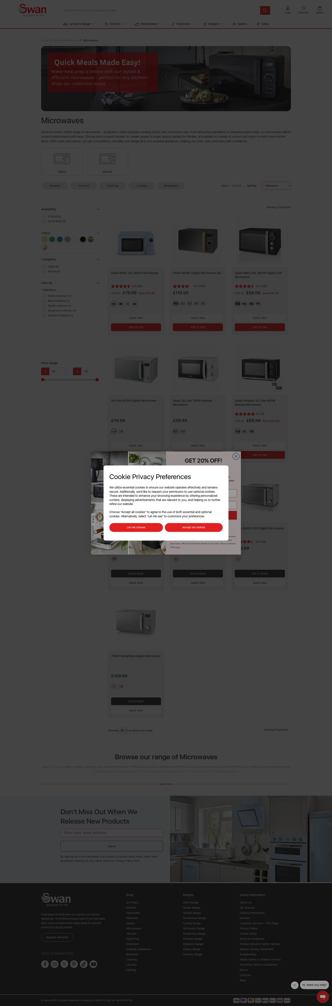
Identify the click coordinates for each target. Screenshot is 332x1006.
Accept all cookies (193, 527)
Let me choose (136, 527)
